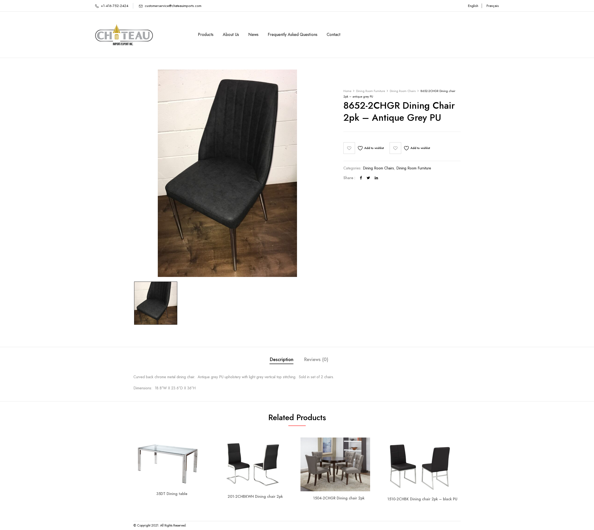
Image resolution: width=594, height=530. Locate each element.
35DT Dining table (171, 493)
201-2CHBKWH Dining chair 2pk (255, 496)
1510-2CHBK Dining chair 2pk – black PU (422, 499)
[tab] (282, 360)
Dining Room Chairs (403, 91)
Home (347, 91)
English (473, 5)
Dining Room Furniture (370, 91)
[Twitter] (368, 178)
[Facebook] (361, 178)
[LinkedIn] (376, 178)
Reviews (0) (316, 359)
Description (282, 359)
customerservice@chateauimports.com (173, 5)
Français (493, 5)
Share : (349, 178)
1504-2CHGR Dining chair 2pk (339, 498)
